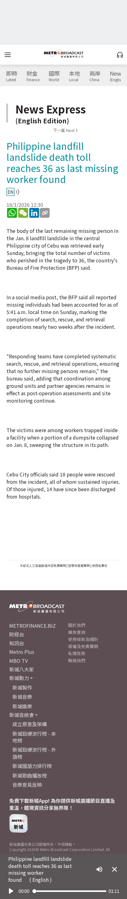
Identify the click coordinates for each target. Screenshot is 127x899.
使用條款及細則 (83, 639)
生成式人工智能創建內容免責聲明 (43, 565)
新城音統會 (21, 714)
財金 (33, 76)
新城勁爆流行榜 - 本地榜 (34, 737)
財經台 (16, 634)
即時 (11, 76)
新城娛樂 (22, 706)
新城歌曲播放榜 (29, 775)
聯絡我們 (76, 660)
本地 (74, 76)
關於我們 (76, 625)
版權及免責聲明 (83, 646)
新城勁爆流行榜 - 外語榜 (34, 753)
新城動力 (19, 678)
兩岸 (94, 76)
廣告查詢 (76, 632)
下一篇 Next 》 (66, 130)
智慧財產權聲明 (79, 565)
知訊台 (16, 643)
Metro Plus (21, 651)
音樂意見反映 (27, 784)
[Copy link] (45, 213)
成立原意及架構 (29, 724)
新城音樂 (22, 696)
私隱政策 (76, 653)
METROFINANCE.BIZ (32, 625)
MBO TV (18, 660)
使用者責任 (99, 565)
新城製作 (22, 687)
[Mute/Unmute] (99, 869)
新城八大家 (21, 669)
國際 (54, 76)
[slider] (69, 891)
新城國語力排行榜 (32, 766)
